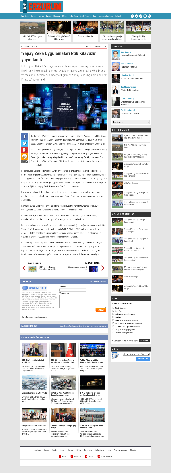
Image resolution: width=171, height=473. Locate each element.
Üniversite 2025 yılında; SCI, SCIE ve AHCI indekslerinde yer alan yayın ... (34, 399)
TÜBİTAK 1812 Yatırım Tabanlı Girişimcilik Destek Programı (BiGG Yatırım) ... (91, 401)
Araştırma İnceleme (105, 16)
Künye (64, 456)
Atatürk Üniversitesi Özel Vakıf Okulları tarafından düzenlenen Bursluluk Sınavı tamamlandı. (62, 401)
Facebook (77, 456)
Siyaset (48, 16)
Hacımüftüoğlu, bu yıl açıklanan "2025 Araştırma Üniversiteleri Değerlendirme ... (34, 368)
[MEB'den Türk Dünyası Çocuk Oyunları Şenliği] (32, 271)
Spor (94, 16)
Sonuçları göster (120, 341)
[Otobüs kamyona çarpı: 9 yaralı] (93, 271)
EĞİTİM (34, 47)
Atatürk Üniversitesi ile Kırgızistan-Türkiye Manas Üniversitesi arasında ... (60, 434)
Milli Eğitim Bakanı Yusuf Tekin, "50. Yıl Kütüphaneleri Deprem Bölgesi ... (91, 368)
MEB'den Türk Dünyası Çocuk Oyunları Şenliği (47, 268)
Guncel (33, 16)
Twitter (90, 456)
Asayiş (41, 16)
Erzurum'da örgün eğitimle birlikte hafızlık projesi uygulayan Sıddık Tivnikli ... (34, 432)
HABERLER (25, 47)
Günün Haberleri (106, 456)
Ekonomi (56, 16)
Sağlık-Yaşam (85, 16)
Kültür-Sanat (73, 16)
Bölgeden (119, 16)
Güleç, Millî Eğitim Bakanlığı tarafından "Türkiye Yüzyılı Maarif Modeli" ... (63, 368)
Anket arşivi (133, 341)
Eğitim (64, 16)
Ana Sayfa (25, 16)
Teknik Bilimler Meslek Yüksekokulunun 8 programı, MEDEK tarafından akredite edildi (92, 434)
